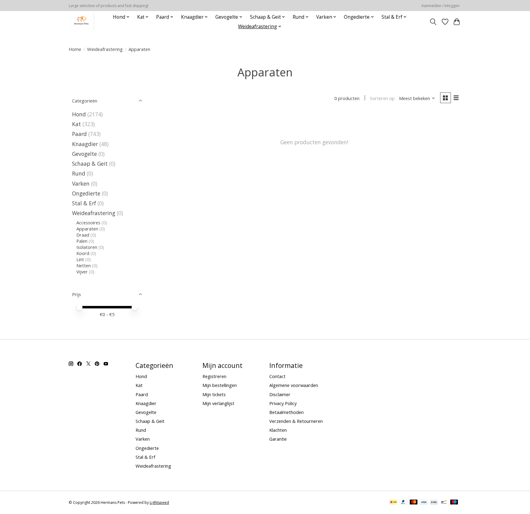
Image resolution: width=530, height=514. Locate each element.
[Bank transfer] (434, 503)
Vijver (82, 272)
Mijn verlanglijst (218, 403)
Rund (78, 173)
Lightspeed (159, 502)
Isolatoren (86, 247)
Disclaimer (279, 394)
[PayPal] (403, 503)
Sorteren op (382, 98)
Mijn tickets (214, 394)
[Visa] (424, 503)
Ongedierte (86, 193)
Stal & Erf (84, 203)
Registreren (214, 376)
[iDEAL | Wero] (393, 503)
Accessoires (88, 222)
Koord (82, 253)
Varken (81, 183)
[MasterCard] (414, 503)
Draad (82, 235)
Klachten (278, 430)
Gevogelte (84, 153)
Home (75, 49)
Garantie (278, 439)
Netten (83, 265)
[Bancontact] (444, 503)
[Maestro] (454, 503)
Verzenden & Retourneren (296, 421)
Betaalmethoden (286, 412)
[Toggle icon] (433, 21)
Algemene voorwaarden (293, 385)
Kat (76, 124)
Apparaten (87, 229)
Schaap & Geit (90, 163)
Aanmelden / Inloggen (440, 5)
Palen (81, 241)
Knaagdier (85, 144)
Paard (79, 133)
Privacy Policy (283, 403)
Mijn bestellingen (219, 385)
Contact (277, 376)
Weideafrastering (105, 49)
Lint (80, 259)
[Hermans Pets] (81, 21)
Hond (79, 114)
